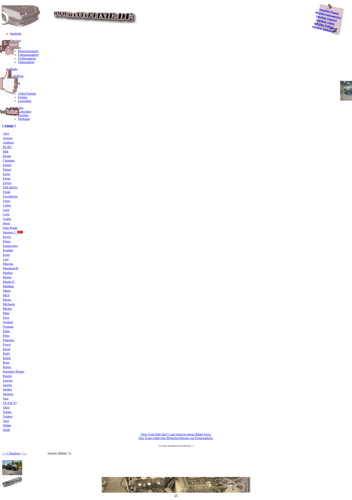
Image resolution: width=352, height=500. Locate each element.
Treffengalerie (27, 58)
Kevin (7, 237)
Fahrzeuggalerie (28, 55)
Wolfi (6, 430)
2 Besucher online (337, 495)
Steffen (7, 389)
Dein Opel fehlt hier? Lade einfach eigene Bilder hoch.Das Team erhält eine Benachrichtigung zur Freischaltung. (176, 436)
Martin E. (9, 281)
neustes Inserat (326, 18)
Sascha (7, 385)
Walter (7, 425)
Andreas (8, 142)
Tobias (7, 412)
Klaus (6, 241)
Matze (7, 290)
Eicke (6, 174)
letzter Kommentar (328, 15)
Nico (6, 317)
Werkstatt (24, 119)
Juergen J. (10, 232)
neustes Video (325, 22)
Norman (8, 326)
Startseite (15, 33)
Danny (7, 169)
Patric (6, 331)
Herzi (6, 223)
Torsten (7, 416)
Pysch (7, 344)
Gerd (6, 210)
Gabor (7, 205)
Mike (6, 313)
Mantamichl (10, 268)
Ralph (7, 358)
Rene (6, 362)
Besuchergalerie (28, 51)
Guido (7, 219)
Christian (8, 160)
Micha (7, 299)
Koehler (8, 250)
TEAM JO (10, 403)
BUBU (7, 147)
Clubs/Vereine (27, 93)
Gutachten (24, 111)
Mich (6, 295)
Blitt (5, 151)
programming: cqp (15, 495)
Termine (23, 115)
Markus (8, 272)
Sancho (7, 380)
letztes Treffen (324, 26)
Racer (6, 349)
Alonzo (7, 138)
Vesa (6, 421)
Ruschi (7, 376)
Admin (9, 126)
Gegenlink (24, 101)
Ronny (7, 367)
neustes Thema (329, 12)
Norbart (8, 322)
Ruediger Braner (13, 371)
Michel (7, 308)
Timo (6, 407)
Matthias (8, 286)
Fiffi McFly (10, 187)
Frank (6, 192)
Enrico (7, 183)
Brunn (7, 156)
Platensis (8, 340)
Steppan (8, 394)
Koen (6, 255)
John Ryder (10, 228)
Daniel (7, 165)
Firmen (22, 97)
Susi (5, 398)
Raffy (6, 353)
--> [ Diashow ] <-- (14, 453)
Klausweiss (10, 246)
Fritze (6, 201)
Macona (8, 264)
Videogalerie (26, 62)
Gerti (6, 214)
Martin (7, 277)
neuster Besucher (323, 29)
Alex (6, 133)
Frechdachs (10, 196)
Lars (6, 259)
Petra (6, 335)
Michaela (9, 304)
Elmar (7, 178)
